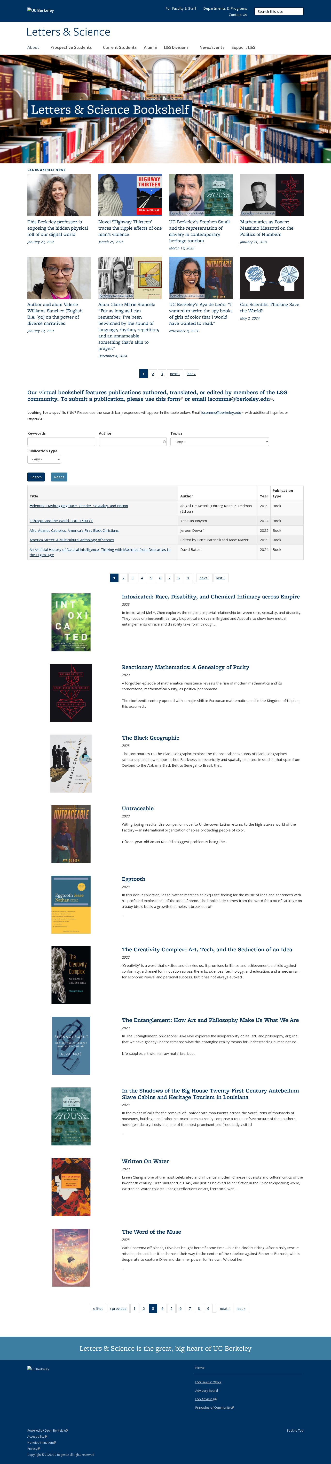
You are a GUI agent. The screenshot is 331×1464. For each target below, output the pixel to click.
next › (176, 374)
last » (193, 374)
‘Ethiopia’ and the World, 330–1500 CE (61, 520)
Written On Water (145, 1161)
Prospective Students (71, 47)
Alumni (150, 47)
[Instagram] (51, 1377)
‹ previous (120, 1309)
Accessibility (37, 1437)
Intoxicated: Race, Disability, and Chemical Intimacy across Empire (211, 596)
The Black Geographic (150, 737)
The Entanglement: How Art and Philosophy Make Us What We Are (210, 1020)
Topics (176, 433)
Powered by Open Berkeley (47, 1430)
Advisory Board (206, 1390)
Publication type (42, 450)
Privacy (33, 1449)
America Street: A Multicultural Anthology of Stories (72, 539)
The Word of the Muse (151, 1231)
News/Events (212, 47)
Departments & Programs (225, 8)
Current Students (120, 47)
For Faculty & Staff (181, 8)
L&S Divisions (176, 47)
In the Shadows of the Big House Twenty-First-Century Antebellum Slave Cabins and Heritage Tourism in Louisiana (210, 1093)
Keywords (36, 433)
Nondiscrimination (41, 1443)
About (33, 47)
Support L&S (243, 47)
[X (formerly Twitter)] (32, 1377)
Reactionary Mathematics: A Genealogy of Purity (185, 667)
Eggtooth (133, 878)
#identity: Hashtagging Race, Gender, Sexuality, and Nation (79, 505)
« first (99, 1309)
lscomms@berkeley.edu (240, 398)
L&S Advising (206, 1399)
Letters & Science (68, 32)
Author (105, 433)
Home (200, 1367)
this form (169, 398)
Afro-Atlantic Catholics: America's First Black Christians (74, 530)
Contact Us (238, 14)
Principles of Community (214, 1407)
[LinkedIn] (41, 1377)
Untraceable (138, 808)
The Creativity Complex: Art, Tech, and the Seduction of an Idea (207, 949)
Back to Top (295, 1430)
